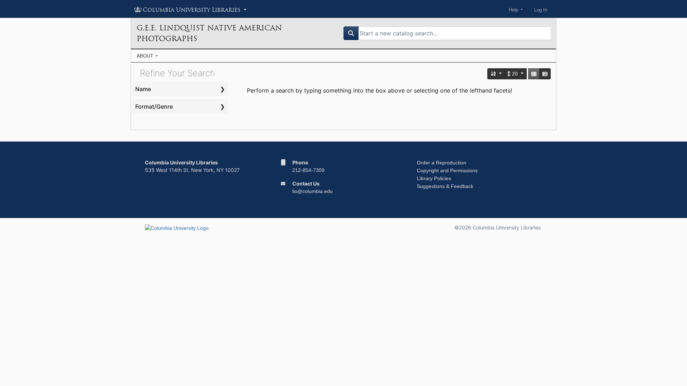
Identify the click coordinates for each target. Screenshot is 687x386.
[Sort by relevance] (496, 73)
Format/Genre (154, 106)
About (146, 55)
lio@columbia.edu (312, 191)
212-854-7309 (308, 170)
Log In (540, 10)
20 (515, 73)
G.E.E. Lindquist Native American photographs (209, 33)
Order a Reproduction (441, 162)
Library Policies (434, 178)
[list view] (545, 73)
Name (143, 89)
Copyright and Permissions (447, 170)
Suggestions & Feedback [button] (445, 186)
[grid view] (534, 73)
